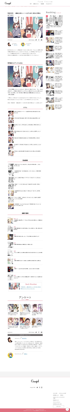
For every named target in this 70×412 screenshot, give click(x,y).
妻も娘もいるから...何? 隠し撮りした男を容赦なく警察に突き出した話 (27, 125)
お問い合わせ (58, 406)
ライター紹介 (41, 1)
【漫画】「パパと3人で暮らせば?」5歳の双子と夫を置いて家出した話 (27, 185)
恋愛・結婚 (13, 6)
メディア (57, 400)
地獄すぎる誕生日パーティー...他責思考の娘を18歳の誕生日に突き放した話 (27, 112)
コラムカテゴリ (49, 3)
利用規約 (54, 400)
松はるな (15, 44)
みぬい (28, 44)
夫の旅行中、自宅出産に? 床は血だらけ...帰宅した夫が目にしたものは (27, 145)
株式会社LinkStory (41, 409)
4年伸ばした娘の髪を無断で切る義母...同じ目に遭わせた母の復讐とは (27, 152)
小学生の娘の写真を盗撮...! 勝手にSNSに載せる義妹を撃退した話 (27, 118)
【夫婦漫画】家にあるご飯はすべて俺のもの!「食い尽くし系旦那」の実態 (27, 191)
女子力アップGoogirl (7, 6)
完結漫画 (42, 3)
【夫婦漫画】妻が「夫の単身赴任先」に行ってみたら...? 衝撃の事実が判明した (27, 172)
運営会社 (61, 395)
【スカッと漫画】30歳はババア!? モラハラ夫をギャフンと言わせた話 (27, 178)
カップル (18, 6)
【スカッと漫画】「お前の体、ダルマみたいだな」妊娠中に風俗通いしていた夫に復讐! (27, 198)
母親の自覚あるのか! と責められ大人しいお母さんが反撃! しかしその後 (27, 132)
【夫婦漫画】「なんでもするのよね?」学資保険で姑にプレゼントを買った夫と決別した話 (27, 205)
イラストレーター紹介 (48, 1)
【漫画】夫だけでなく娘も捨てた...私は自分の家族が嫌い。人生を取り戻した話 (27, 165)
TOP (30, 3)
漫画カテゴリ (36, 3)
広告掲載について (56, 395)
